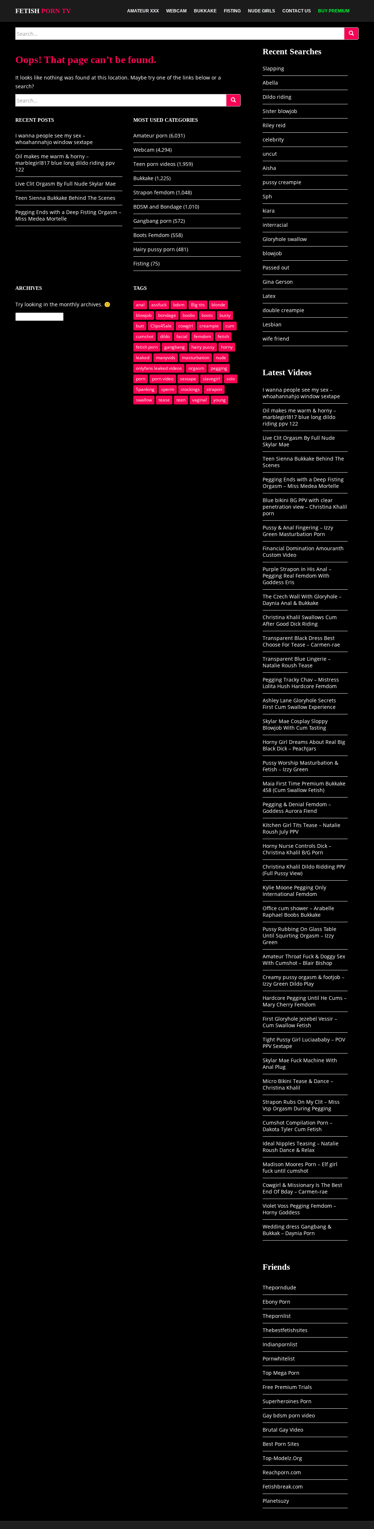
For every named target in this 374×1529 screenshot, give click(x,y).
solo (230, 379)
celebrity (273, 139)
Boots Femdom (151, 235)
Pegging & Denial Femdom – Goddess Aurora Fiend (297, 807)
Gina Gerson (278, 281)
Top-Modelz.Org (282, 1458)
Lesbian (272, 324)
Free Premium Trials (287, 1387)
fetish (223, 336)
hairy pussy (202, 347)
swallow (144, 400)
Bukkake (205, 10)
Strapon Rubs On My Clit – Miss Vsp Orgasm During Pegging (301, 1105)
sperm (167, 389)
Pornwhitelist (279, 1358)
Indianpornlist (280, 1344)
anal (140, 305)
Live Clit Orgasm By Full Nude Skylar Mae (65, 183)
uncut (270, 153)
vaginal (199, 400)
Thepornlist (277, 1315)
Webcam (176, 10)
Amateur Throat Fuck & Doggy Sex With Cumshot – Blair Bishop (304, 959)
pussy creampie (282, 182)
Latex (269, 295)
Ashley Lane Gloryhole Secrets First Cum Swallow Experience (299, 703)
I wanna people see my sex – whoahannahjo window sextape (54, 138)
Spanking (145, 389)
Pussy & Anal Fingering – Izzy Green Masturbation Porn (298, 531)
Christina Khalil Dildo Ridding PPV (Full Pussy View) (304, 870)
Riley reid (274, 125)
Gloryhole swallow (285, 239)
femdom (202, 336)
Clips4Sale (161, 326)
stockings (190, 389)
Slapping (273, 68)
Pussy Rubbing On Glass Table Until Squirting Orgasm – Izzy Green (299, 935)
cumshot (144, 336)
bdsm (178, 305)
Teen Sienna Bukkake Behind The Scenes (65, 197)
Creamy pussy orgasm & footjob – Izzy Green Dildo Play (303, 980)
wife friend (276, 338)
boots (207, 315)
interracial (275, 224)
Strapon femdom (154, 192)
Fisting (232, 10)
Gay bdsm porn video (289, 1415)
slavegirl (211, 379)
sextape (188, 379)
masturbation (195, 357)
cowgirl (185, 326)
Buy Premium (334, 10)
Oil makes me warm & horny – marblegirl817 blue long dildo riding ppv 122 (65, 163)
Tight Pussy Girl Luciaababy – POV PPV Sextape (304, 1042)
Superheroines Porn (287, 1401)
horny (227, 347)
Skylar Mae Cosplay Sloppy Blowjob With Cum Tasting (295, 724)
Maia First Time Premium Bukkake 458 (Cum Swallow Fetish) (304, 786)
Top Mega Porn (281, 1372)
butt (140, 326)
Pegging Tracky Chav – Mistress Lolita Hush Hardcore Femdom (301, 683)
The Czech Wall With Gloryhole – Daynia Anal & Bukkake (302, 599)
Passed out (276, 267)
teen (181, 400)
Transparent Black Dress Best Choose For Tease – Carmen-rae (301, 641)
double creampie (283, 310)
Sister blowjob (280, 111)
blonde (218, 305)
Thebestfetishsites (285, 1330)
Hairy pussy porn (154, 249)
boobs (189, 315)
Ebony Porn (276, 1301)
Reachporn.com (282, 1472)
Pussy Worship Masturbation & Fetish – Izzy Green (300, 766)
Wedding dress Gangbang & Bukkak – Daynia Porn (297, 1230)
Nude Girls (261, 10)
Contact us (296, 10)
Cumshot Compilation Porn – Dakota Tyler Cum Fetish (297, 1126)
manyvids (165, 357)
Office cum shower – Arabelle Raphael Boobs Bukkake (298, 911)
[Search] (351, 33)
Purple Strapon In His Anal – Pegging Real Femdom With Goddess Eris (297, 576)
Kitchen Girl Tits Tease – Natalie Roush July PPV (301, 828)
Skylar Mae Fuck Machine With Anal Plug (300, 1063)
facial (181, 336)
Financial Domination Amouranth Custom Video (303, 551)
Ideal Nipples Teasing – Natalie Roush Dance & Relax (301, 1146)
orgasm (196, 368)
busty (225, 315)
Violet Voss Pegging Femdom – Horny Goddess (299, 1209)
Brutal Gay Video (283, 1429)
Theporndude (279, 1287)
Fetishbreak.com (283, 1486)
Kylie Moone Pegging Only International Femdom (294, 890)
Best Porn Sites (281, 1443)
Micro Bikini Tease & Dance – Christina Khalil (298, 1084)
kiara (269, 210)
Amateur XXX (143, 10)
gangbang (174, 347)
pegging (219, 368)
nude (221, 357)
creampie (209, 326)
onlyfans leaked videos (159, 368)
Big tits (198, 305)
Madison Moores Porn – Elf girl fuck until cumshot (300, 1167)
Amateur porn (150, 135)
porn (140, 379)
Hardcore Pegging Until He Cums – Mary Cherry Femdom (305, 1001)
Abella (270, 82)
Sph (267, 196)
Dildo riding (277, 96)
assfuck (159, 305)
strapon (214, 389)
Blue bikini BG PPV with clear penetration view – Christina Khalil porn (305, 507)
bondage (167, 315)
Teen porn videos (154, 163)
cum (229, 326)
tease (164, 400)
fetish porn (147, 347)
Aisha (269, 167)
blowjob (144, 315)
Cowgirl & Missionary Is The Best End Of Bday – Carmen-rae (302, 1188)
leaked (142, 357)
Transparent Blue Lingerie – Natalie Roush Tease (297, 662)
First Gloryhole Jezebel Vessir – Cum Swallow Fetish (300, 1022)
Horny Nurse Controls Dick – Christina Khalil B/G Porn (297, 849)
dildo (165, 336)
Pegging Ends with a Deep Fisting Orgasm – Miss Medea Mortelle (68, 215)
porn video (162, 379)
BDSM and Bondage (157, 206)
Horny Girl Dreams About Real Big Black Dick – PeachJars (304, 745)
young (219, 400)
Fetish (43, 11)
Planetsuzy (276, 1500)
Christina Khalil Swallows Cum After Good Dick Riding (300, 620)
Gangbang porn (152, 220)
